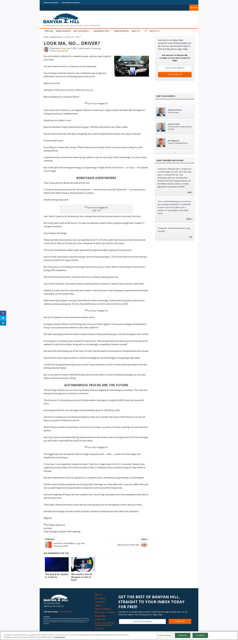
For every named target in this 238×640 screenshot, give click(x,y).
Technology (96, 48)
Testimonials (100, 602)
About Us (136, 31)
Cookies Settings (164, 635)
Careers (98, 605)
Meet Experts (100, 598)
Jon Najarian (173, 140)
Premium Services (121, 31)
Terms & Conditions (103, 609)
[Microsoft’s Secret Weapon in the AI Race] (83, 564)
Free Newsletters (101, 31)
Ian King (61, 48)
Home (46, 37)
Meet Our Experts (81, 31)
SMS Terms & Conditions (105, 612)
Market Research (63, 31)
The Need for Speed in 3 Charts (56, 576)
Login (194, 7)
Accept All (200, 635)
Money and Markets (51, 2)
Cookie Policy (100, 619)
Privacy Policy (100, 616)
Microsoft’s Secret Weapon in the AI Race (81, 577)
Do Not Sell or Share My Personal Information (104, 624)
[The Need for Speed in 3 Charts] (57, 564)
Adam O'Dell (173, 124)
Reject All (182, 635)
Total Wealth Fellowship (70, 2)
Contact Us (154, 31)
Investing (49, 31)
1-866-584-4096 (65, 612)
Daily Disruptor (56, 37)
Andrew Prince (175, 110)
